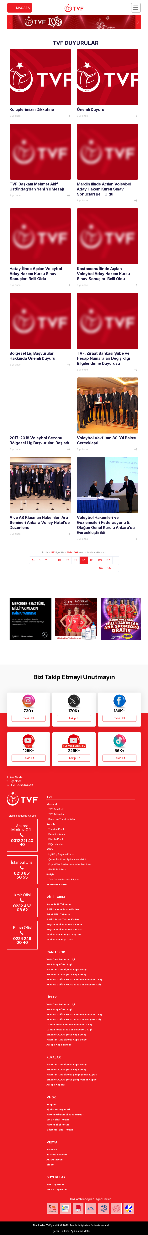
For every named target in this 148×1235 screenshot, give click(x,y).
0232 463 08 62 (22, 908)
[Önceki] (33, 560)
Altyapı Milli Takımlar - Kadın (64, 924)
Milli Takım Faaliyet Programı (64, 934)
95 (109, 567)
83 (75, 560)
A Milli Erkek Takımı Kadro (62, 919)
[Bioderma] (74, 619)
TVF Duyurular (55, 1184)
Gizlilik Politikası (57, 869)
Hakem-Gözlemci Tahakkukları (65, 1114)
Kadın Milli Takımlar (58, 904)
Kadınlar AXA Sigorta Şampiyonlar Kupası (72, 1074)
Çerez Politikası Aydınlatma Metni (67, 859)
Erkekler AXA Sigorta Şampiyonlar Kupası (71, 1079)
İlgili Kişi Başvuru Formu (61, 854)
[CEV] (129, 1208)
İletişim (50, 874)
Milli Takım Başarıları (59, 939)
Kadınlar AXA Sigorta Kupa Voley (66, 969)
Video (50, 1164)
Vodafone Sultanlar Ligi (60, 959)
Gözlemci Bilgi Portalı (59, 1129)
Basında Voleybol (56, 1154)
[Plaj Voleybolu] (65, 1208)
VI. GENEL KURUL (56, 884)
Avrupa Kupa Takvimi (59, 1044)
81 (59, 560)
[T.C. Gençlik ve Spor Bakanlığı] (116, 1208)
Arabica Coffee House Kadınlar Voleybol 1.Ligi (74, 979)
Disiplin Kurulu (56, 839)
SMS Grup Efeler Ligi (59, 964)
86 (100, 560)
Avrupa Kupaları (56, 1084)
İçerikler (16, 781)
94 (101, 567)
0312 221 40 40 (22, 843)
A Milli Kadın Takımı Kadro (62, 909)
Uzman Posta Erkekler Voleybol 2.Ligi (69, 1029)
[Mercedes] (28, 619)
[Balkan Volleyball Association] (103, 1208)
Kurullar (51, 824)
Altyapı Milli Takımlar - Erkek (64, 929)
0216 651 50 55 (22, 875)
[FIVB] (90, 1208)
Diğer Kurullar (55, 844)
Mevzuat (51, 804)
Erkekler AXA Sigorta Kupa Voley (66, 974)
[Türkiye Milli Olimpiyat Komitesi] (78, 1208)
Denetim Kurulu (57, 834)
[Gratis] (119, 619)
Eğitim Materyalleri (58, 1109)
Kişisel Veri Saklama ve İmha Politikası (69, 864)
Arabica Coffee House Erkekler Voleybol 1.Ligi (74, 984)
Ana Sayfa (16, 777)
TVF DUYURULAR (22, 784)
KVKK (49, 849)
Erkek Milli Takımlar (58, 914)
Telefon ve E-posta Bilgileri (63, 879)
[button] (138, 22)
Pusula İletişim (78, 1225)
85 (91, 560)
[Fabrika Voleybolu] (52, 1208)
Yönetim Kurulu (56, 829)
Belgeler (51, 1104)
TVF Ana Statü (56, 809)
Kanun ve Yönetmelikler (61, 819)
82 (67, 560)
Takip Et (28, 718)
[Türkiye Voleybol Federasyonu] (74, 8)
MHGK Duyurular (56, 1189)
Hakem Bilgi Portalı (58, 1124)
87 (108, 560)
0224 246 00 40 (22, 940)
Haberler (51, 1149)
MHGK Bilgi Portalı (57, 1119)
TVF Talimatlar (56, 814)
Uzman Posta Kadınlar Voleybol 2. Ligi (69, 1024)
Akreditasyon (54, 1159)
